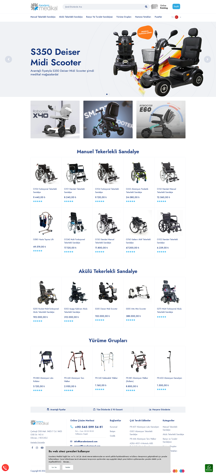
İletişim (112, 431)
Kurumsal (113, 426)
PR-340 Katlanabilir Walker (106, 378)
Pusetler (158, 16)
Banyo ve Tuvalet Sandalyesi (99, 16)
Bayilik (176, 6)
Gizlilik (112, 435)
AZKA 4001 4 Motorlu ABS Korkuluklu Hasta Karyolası (141, 445)
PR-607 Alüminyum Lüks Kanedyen (144, 426)
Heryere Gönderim (161, 409)
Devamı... (66, 462)
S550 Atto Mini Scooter (136, 308)
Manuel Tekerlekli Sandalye (42, 16)
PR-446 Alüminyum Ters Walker (143, 438)
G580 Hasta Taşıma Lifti (43, 239)
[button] (107, 94)
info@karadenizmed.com (85, 441)
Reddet (68, 467)
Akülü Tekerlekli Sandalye (70, 16)
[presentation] (8, 59)
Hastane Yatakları (143, 16)
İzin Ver (54, 467)
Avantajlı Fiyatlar (58, 409)
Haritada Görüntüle (37, 442)
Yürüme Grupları (123, 16)
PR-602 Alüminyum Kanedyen (169, 378)
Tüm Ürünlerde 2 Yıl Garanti (109, 409)
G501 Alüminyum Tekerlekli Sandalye (141, 433)
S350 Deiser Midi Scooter (106, 308)
